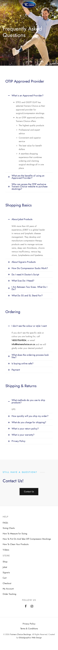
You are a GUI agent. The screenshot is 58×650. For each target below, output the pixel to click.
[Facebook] (25, 606)
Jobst (5, 567)
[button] (29, 491)
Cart (4, 577)
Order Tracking (9, 594)
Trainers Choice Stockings (20, 634)
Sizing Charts (9, 528)
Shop (5, 561)
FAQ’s (5, 522)
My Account (8, 588)
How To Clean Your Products (15, 544)
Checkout (7, 583)
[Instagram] (32, 606)
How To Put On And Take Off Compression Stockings (27, 538)
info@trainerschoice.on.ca (23, 344)
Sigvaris (6, 572)
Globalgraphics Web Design (30, 637)
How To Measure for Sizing (15, 533)
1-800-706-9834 (19, 340)
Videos (6, 549)
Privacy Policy (29, 623)
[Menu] (4, 4)
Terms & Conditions (29, 628)
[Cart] (53, 4)
